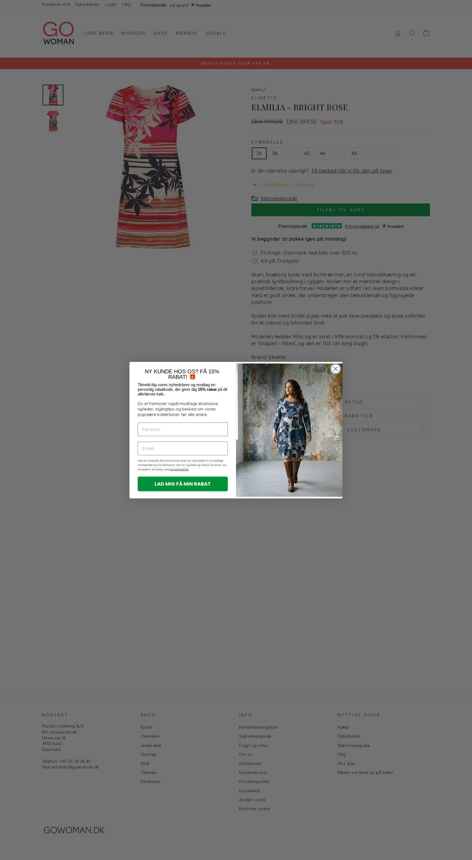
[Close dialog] (335, 369)
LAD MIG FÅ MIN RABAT (183, 483)
